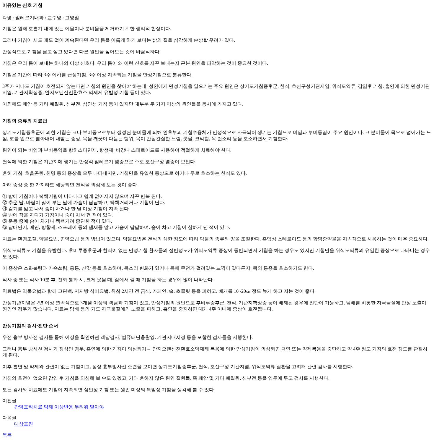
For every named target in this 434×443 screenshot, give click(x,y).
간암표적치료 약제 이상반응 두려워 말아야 (59, 406)
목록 (7, 434)
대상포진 (23, 423)
